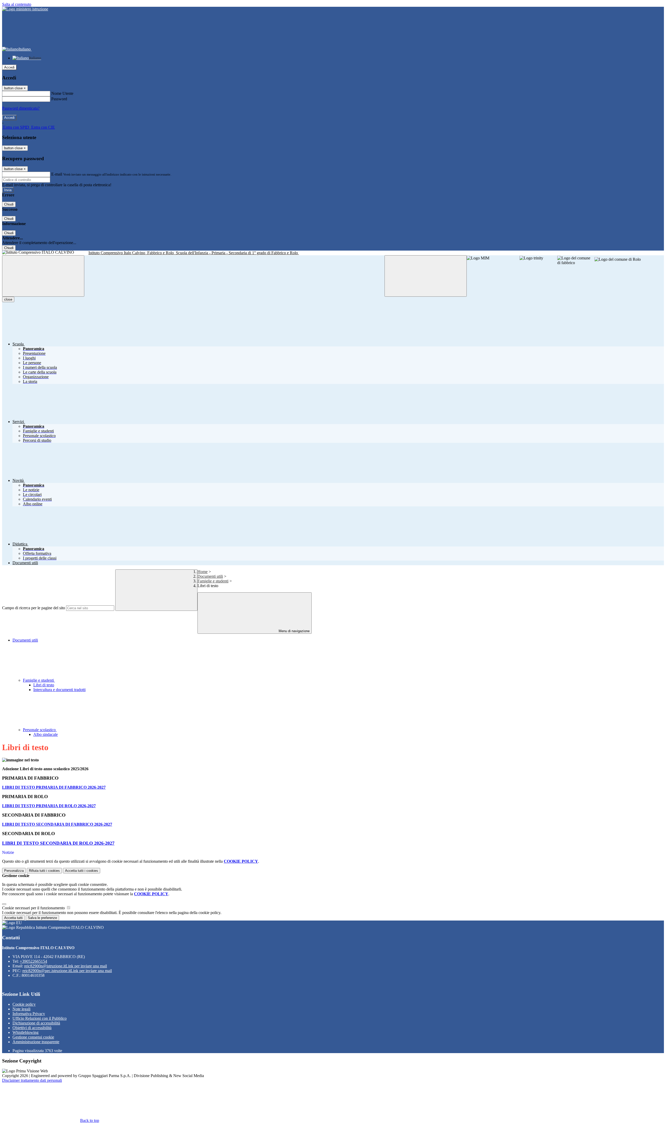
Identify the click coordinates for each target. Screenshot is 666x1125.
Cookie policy (24, 1004)
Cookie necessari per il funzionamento (34, 908)
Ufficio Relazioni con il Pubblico (39, 1018)
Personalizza (14, 871)
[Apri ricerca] (426, 276)
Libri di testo (43, 685)
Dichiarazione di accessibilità (36, 1023)
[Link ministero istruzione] (25, 9)
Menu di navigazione (294, 631)
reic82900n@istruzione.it (65, 966)
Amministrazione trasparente (35, 1042)
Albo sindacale (45, 734)
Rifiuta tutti (44, 871)
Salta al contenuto (16, 4)
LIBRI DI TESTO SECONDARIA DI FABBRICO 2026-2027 (57, 824)
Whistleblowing (25, 1032)
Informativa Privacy (28, 1013)
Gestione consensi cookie (33, 1037)
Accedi (9, 67)
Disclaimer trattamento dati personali (32, 1080)
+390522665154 (33, 961)
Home (202, 571)
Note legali (21, 1009)
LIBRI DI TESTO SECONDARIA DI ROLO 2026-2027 (58, 843)
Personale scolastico (40, 730)
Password (59, 99)
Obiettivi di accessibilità (32, 1027)
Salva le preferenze (42, 918)
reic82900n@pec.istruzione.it (67, 970)
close (8, 299)
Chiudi (9, 204)
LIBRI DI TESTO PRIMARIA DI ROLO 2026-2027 (49, 806)
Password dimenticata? (21, 108)
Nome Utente (62, 93)
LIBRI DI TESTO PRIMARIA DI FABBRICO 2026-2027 (54, 787)
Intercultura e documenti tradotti (59, 689)
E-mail (56, 174)
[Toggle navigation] (43, 276)
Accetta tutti (81, 871)
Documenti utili (210, 576)
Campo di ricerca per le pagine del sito (33, 608)
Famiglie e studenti (212, 581)
